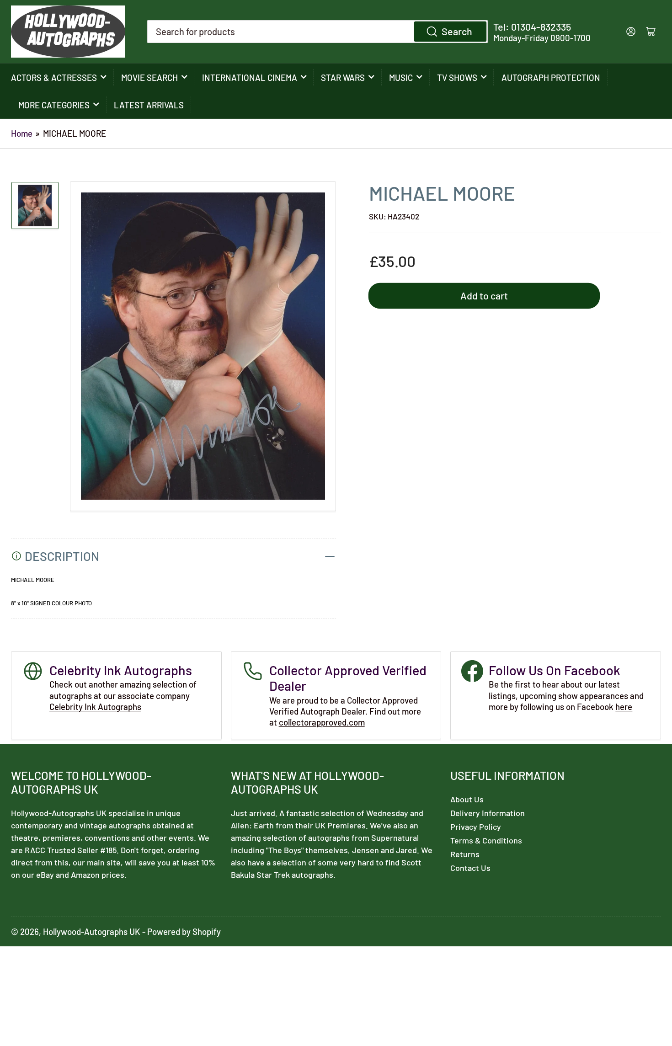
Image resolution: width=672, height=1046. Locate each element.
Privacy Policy (475, 827)
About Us (467, 799)
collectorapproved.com (322, 722)
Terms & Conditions (486, 840)
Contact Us (470, 868)
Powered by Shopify (184, 931)
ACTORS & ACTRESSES (54, 77)
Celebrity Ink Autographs (95, 706)
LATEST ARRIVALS (149, 105)
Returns (465, 854)
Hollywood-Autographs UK (91, 931)
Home (21, 133)
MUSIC (401, 77)
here (623, 706)
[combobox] (317, 31)
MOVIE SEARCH (149, 77)
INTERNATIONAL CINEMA (249, 77)
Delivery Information (487, 813)
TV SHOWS (457, 77)
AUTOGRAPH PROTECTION (550, 77)
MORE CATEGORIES (54, 105)
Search (457, 31)
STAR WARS (343, 77)
